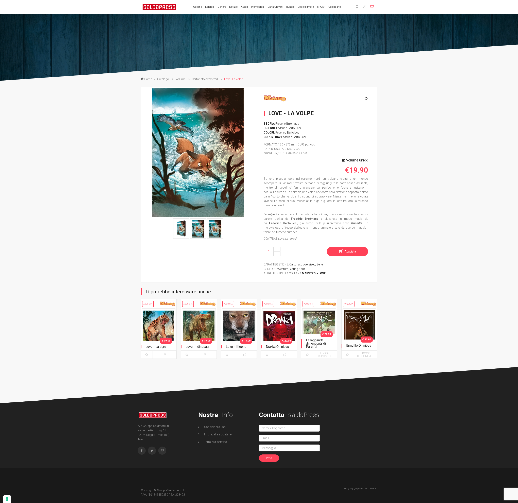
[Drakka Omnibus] (279, 332)
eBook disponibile (325, 355)
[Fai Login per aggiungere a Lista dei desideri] (365, 99)
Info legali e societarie (217, 434)
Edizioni (209, 6)
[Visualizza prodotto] (164, 355)
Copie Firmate (306, 6)
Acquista (350, 251)
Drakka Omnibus (277, 347)
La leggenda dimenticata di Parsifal (316, 343)
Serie (319, 264)
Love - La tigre (155, 347)
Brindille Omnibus (358, 345)
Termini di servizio (215, 442)
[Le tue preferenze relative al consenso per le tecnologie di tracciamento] (7, 499)
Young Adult (297, 269)
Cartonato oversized (302, 264)
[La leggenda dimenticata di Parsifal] (319, 332)
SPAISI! (321, 6)
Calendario (334, 6)
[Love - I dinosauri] (198, 332)
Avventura (282, 269)
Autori (244, 6)
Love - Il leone (236, 347)
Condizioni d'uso (215, 427)
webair (374, 488)
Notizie (233, 6)
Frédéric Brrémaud (287, 123)
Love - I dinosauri (198, 347)
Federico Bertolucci (288, 128)
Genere (222, 6)
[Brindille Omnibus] (359, 332)
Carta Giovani (275, 6)
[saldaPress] (159, 6)
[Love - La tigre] (158, 332)
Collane (197, 6)
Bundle (290, 6)
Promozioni (257, 6)
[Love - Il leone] (239, 332)
